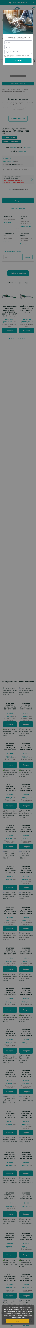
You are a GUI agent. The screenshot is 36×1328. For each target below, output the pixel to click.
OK (17, 1321)
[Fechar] (31, 12)
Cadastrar (18, 61)
